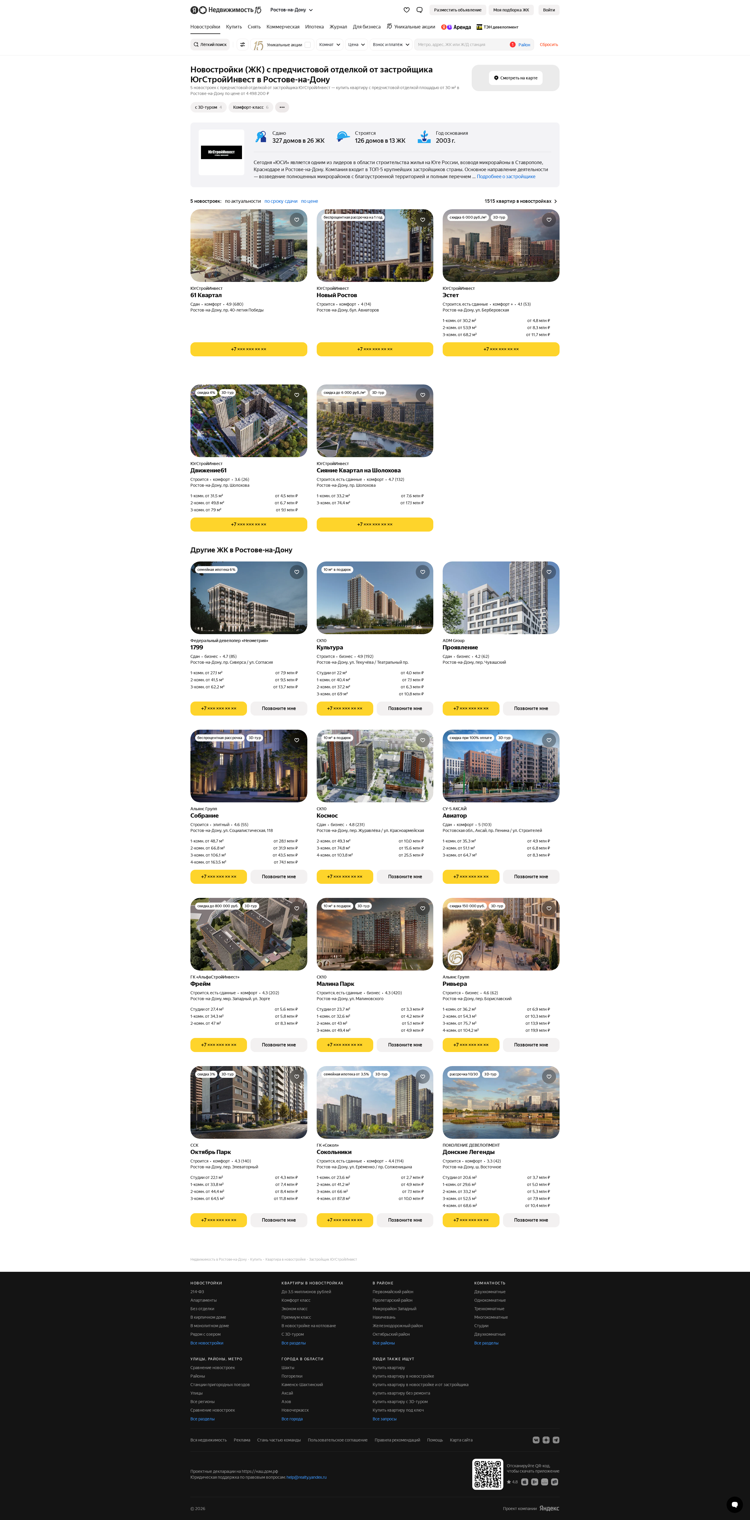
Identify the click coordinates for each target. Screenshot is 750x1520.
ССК (194, 1145)
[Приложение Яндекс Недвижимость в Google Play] (534, 1481)
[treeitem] (206, 27)
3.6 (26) (242, 479)
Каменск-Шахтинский (302, 1384)
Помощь (435, 1440)
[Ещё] (282, 107)
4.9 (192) (365, 656)
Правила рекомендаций (397, 1440)
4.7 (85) (230, 656)
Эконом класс (295, 1308)
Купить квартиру (389, 1367)
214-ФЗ (197, 1291)
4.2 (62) (482, 656)
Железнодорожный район (398, 1325)
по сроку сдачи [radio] (281, 201)
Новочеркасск (295, 1410)
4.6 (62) (490, 992)
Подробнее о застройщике (506, 176)
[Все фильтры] (242, 44)
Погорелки (292, 1376)
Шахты (288, 1367)
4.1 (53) (524, 304)
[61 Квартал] (248, 245)
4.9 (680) (234, 304)
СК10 (322, 640)
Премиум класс (296, 1317)
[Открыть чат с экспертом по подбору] (735, 1505)
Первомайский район (393, 1291)
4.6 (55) (241, 824)
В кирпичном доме (208, 1317)
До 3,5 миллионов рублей (306, 1291)
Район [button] (524, 44)
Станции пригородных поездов (220, 1384)
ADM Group (454, 640)
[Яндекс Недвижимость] (226, 10)
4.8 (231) (357, 824)
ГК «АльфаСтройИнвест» (214, 977)
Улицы (196, 1393)
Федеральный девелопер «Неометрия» (229, 640)
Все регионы (202, 1401)
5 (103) (485, 824)
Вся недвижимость (208, 1440)
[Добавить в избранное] (297, 220)
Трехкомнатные (489, 1308)
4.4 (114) (396, 1161)
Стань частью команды (279, 1440)
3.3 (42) (494, 1161)
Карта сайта (461, 1440)
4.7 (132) (396, 479)
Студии (481, 1325)
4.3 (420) (393, 992)
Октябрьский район (391, 1334)
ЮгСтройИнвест (206, 288)
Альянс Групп (203, 808)
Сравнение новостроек (212, 1367)
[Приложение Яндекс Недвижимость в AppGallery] (544, 1481)
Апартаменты (203, 1300)
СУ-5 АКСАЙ (455, 808)
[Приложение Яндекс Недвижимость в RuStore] (554, 1481)
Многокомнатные (491, 1317)
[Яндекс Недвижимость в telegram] (556, 1440)
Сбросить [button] (549, 44)
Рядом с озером (205, 1334)
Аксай (287, 1393)
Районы (197, 1376)
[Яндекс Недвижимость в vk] (536, 1440)
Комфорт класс (296, 1300)
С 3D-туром (293, 1334)
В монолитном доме (209, 1325)
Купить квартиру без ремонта (401, 1393)
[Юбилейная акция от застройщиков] (455, 957)
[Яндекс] (549, 1508)
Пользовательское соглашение (338, 1440)
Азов (286, 1401)
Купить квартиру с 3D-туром (400, 1401)
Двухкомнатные (490, 1291)
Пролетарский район (392, 1300)
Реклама (242, 1440)
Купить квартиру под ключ (398, 1410)
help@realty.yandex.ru (307, 1477)
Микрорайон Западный (394, 1308)
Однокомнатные (490, 1300)
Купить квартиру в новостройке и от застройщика (420, 1384)
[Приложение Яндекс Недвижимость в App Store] (524, 1481)
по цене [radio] (309, 201)
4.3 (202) (270, 992)
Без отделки (202, 1308)
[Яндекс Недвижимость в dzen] (546, 1440)
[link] (549, 10)
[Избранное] (406, 10)
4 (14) (366, 304)
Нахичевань (384, 1317)
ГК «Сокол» (328, 1145)
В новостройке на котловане (309, 1325)
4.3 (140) (243, 1161)
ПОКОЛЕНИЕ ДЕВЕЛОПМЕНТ (471, 1145)
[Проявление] (501, 597)
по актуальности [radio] (243, 201)
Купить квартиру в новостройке (403, 1376)
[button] (419, 10)
